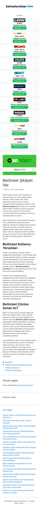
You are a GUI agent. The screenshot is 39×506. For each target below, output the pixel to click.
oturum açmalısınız (26, 385)
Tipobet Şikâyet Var (12, 368)
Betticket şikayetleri (25, 365)
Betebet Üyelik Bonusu (13, 370)
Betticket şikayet (11, 365)
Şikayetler (8, 362)
